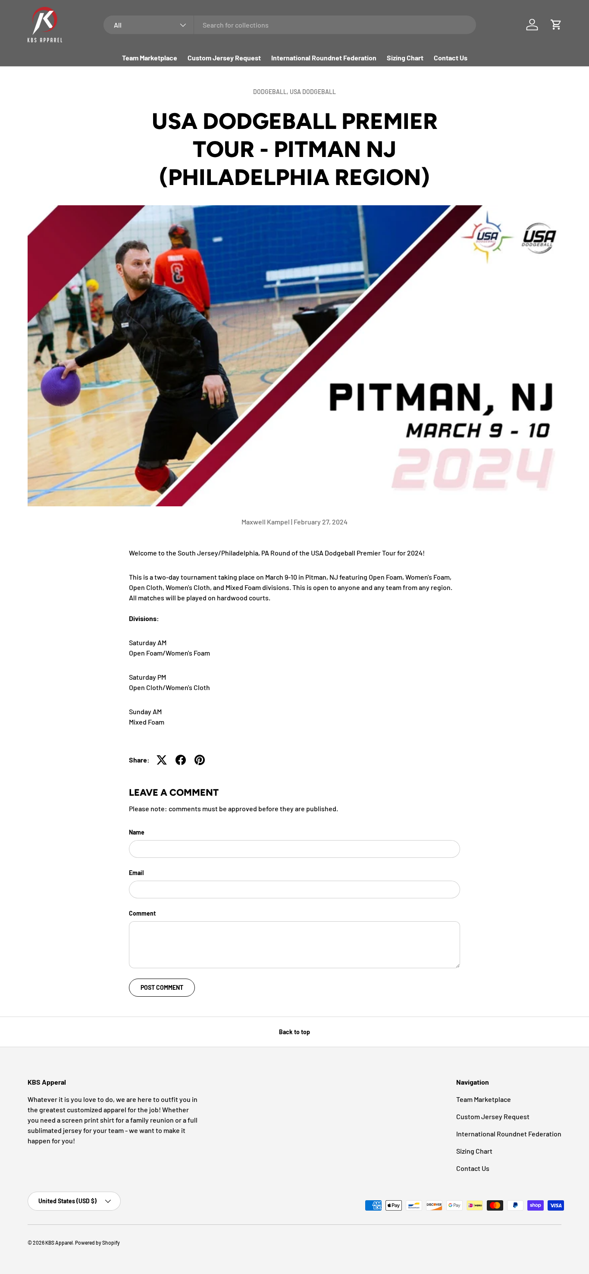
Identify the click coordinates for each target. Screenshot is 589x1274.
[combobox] (289, 25)
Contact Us (450, 57)
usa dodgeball (313, 91)
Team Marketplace (149, 57)
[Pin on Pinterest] (199, 759)
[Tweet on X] (161, 759)
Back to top (294, 1032)
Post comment (162, 987)
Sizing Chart (405, 57)
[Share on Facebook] (180, 759)
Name (136, 832)
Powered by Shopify (97, 1242)
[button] (556, 24)
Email (136, 872)
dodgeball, (271, 91)
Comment (142, 913)
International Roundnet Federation (323, 57)
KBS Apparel (59, 1242)
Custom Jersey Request (224, 57)
